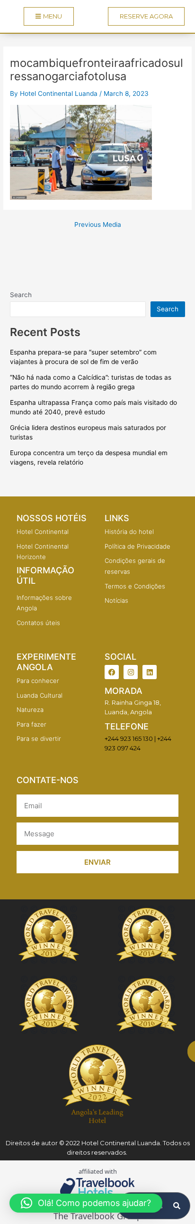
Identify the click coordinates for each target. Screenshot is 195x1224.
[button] (85, 1203)
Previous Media (97, 225)
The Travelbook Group (97, 1216)
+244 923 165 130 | (130, 738)
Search (21, 295)
